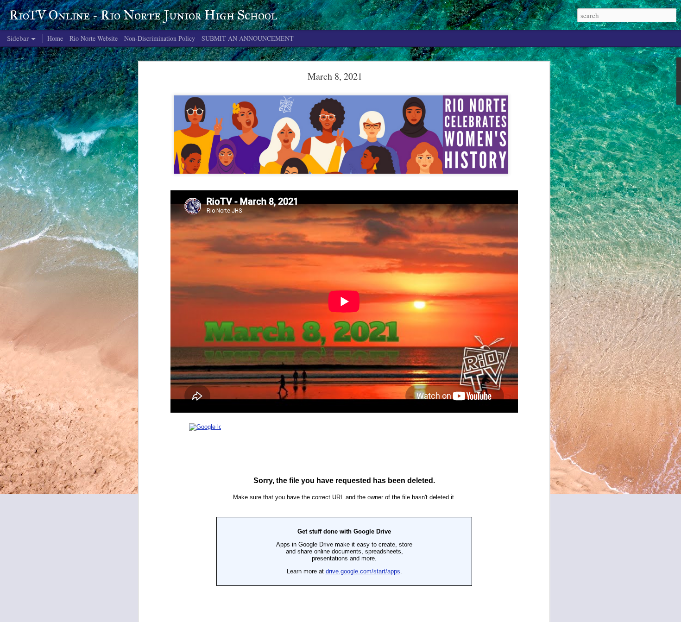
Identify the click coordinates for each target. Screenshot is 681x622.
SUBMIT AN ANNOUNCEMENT (248, 38)
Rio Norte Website (93, 38)
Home (55, 38)
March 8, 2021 (335, 76)
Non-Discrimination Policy (159, 38)
